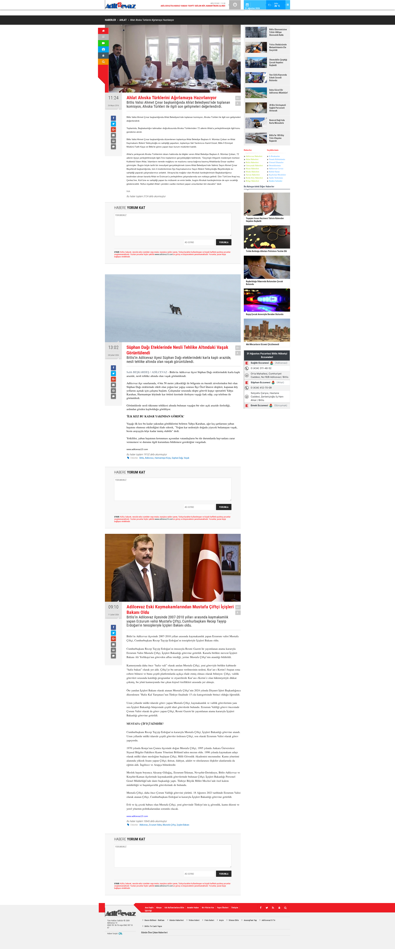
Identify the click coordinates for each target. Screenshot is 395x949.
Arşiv (221, 920)
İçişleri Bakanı (183, 824)
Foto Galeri (209, 920)
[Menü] (103, 37)
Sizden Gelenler (275, 181)
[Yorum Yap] (113, 146)
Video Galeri (194, 920)
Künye (159, 907)
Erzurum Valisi (155, 824)
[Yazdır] (113, 141)
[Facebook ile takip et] (261, 908)
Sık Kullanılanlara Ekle (174, 907)
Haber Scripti (112, 933)
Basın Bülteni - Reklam (154, 920)
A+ (238, 98)
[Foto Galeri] (103, 49)
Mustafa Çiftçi (169, 824)
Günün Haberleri (176, 920)
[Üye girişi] (103, 55)
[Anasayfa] (103, 31)
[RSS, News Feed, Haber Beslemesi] (273, 908)
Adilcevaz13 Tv (268, 920)
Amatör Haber (193, 907)
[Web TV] (103, 43)
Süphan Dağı (177, 458)
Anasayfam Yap (250, 920)
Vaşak (186, 458)
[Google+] (113, 129)
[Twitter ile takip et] (267, 908)
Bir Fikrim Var (208, 907)
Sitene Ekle (234, 920)
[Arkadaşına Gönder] (113, 135)
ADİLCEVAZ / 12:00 (193, 4)
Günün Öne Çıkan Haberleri (154, 932)
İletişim (234, 907)
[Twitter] (113, 123)
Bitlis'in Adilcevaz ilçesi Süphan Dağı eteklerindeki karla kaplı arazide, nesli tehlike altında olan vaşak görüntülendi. (179, 360)
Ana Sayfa (149, 907)
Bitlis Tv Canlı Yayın (153, 926)
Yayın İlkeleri (223, 907)
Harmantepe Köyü (163, 458)
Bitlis (141, 458)
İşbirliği (148, 911)
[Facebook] (113, 118)
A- (238, 103)
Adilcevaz (149, 458)
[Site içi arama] (103, 62)
